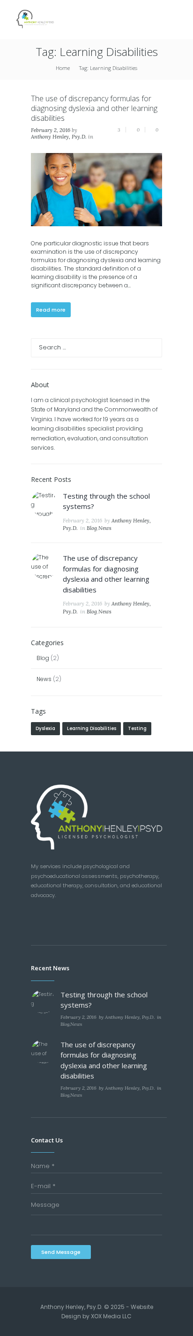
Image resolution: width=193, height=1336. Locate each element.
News (104, 528)
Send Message (61, 1252)
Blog (92, 528)
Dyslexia (45, 728)
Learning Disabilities (91, 728)
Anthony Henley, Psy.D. (59, 136)
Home (63, 67)
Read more (51, 309)
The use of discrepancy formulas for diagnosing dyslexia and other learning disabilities (94, 108)
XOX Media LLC (111, 1316)
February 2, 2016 (50, 130)
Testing (137, 728)
